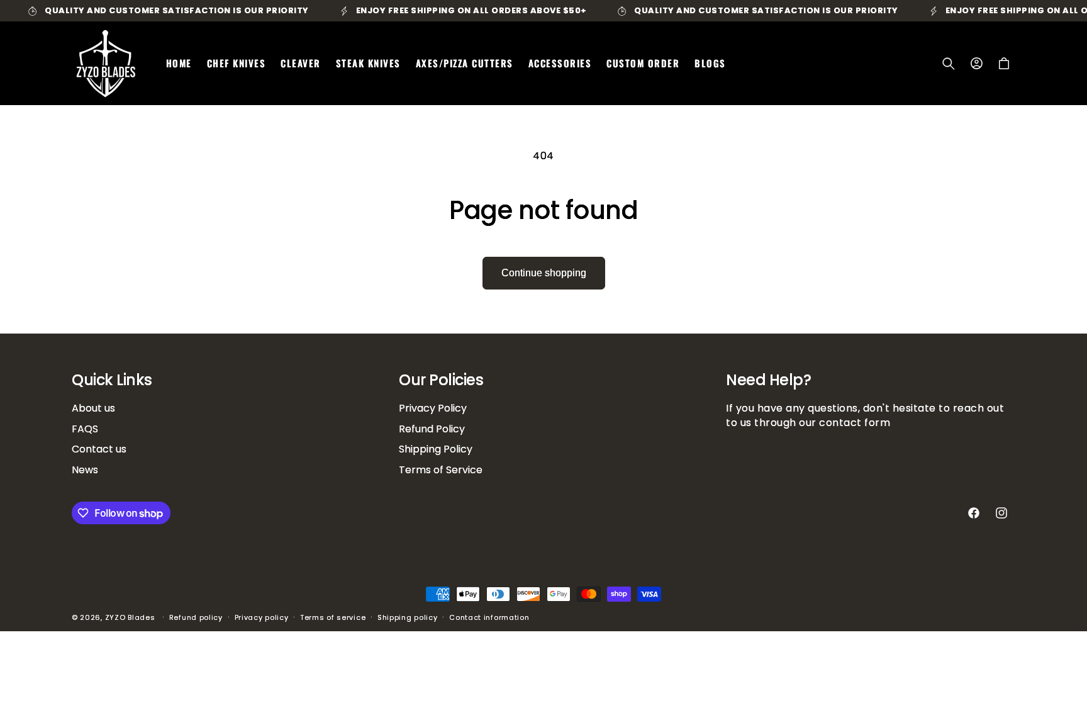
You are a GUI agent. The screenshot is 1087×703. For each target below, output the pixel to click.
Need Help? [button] (768, 380)
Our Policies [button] (441, 380)
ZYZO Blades (130, 617)
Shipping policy (407, 617)
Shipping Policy (435, 449)
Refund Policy (432, 429)
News (85, 470)
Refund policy (196, 617)
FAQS (85, 429)
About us (93, 408)
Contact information (489, 617)
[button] (948, 63)
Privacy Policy (433, 408)
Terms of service (332, 617)
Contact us (99, 449)
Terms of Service (440, 470)
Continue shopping (543, 272)
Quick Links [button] (112, 380)
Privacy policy (262, 617)
